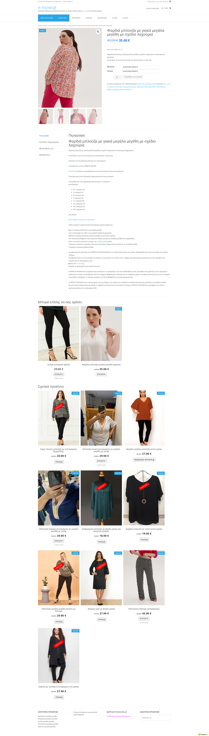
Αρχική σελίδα (42, 25)
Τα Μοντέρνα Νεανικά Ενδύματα (119, 716)
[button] (98, 31)
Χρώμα (110, 71)
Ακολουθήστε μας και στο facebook (82, 220)
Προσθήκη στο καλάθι (133, 77)
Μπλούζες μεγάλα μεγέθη (58, 25)
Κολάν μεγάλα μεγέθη (46, 721)
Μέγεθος (111, 67)
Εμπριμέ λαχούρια (137, 87)
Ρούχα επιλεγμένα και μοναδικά (49, 1)
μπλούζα (73, 171)
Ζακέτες (89, 18)
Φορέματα (76, 18)
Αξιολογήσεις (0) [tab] (46, 148)
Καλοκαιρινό (161, 87)
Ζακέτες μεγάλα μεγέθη (47, 726)
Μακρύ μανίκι (118, 89)
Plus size (167, 84)
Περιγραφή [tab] (44, 135)
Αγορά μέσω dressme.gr (144, 459)
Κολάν (114, 18)
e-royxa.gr (47, 7)
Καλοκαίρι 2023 (150, 87)
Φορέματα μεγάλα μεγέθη (47, 719)
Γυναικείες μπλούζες (114, 87)
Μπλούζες (63, 18)
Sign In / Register (152, 8)
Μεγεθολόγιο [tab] (44, 155)
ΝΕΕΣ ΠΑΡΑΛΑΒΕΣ (47, 18)
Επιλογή (59, 374)
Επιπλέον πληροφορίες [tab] (49, 142)
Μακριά (110, 89)
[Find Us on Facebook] (169, 1)
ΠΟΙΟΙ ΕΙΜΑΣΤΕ (68, 1)
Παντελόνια (102, 18)
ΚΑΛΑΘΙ (125, 18)
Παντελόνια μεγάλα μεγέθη (48, 724)
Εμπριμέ (126, 87)
